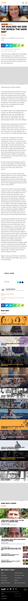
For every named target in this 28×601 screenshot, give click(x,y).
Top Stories (3, 575)
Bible (11, 24)
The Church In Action (20, 575)
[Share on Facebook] (3, 45)
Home (2, 573)
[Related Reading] (22, 45)
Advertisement (21, 500)
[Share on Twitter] (7, 45)
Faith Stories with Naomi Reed (10, 49)
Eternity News (8, 570)
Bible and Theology (5, 582)
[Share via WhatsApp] (11, 45)
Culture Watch (4, 577)
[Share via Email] (15, 45)
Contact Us (4, 596)
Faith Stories (5, 24)
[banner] (3, 2)
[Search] (23, 3)
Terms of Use (18, 596)
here (23, 257)
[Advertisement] (14, 75)
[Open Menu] (26, 3)
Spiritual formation (19, 573)
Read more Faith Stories (7, 294)
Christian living (18, 577)
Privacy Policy (18, 593)
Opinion (16, 580)
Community (4, 598)
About (2, 593)
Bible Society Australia (20, 582)
